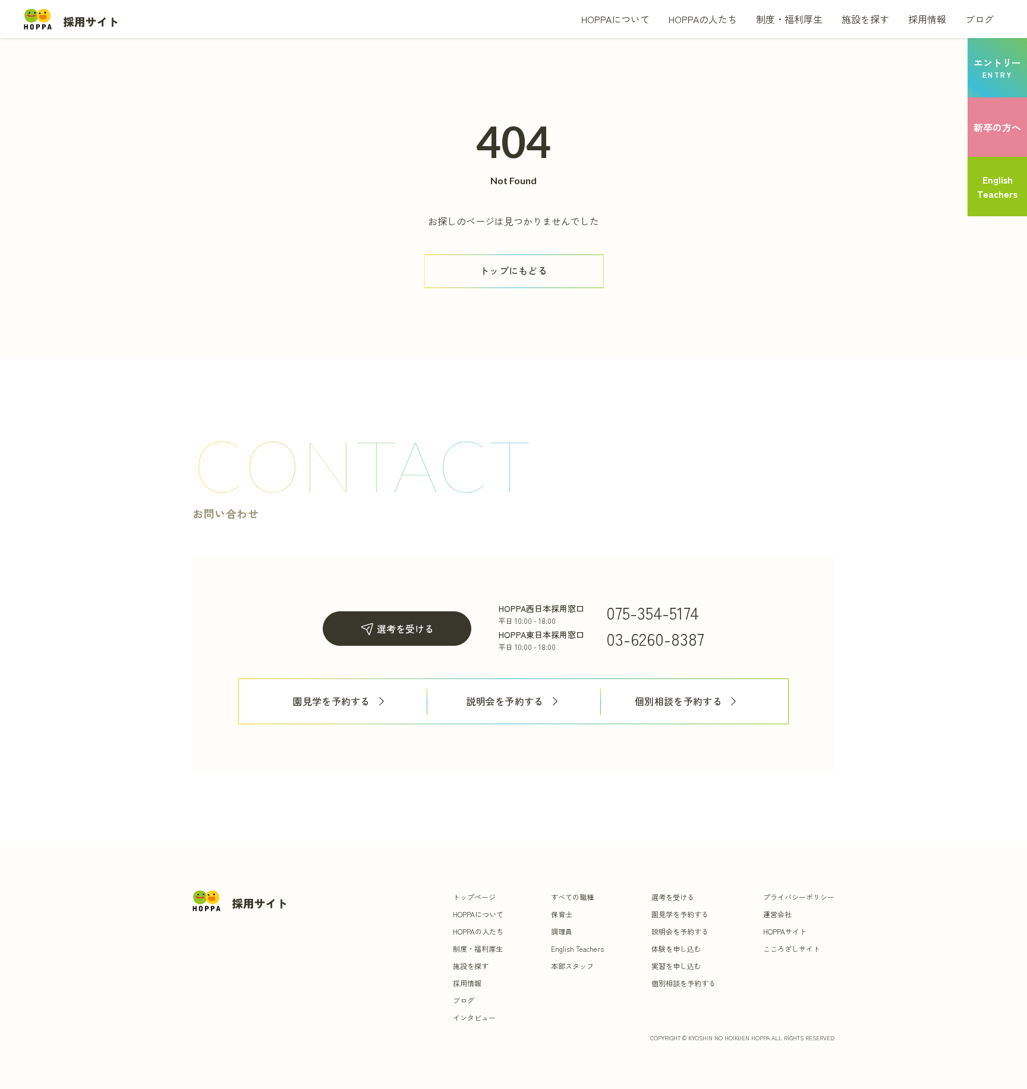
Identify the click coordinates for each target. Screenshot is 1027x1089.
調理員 (561, 931)
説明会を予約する (505, 701)
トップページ (474, 897)
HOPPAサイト (785, 931)
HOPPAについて (615, 19)
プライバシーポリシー (798, 897)
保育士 (561, 914)
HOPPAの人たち (703, 19)
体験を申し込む (676, 948)
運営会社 (777, 914)
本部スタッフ (572, 966)
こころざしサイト (791, 948)
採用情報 (927, 19)
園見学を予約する (331, 701)
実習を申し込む (676, 966)
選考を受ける (405, 628)
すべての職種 (572, 897)
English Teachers (577, 948)
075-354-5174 (652, 612)
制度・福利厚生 (789, 19)
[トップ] (71, 18)
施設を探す (865, 19)
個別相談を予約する (678, 701)
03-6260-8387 (655, 639)
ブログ (979, 19)
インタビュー (474, 1017)
